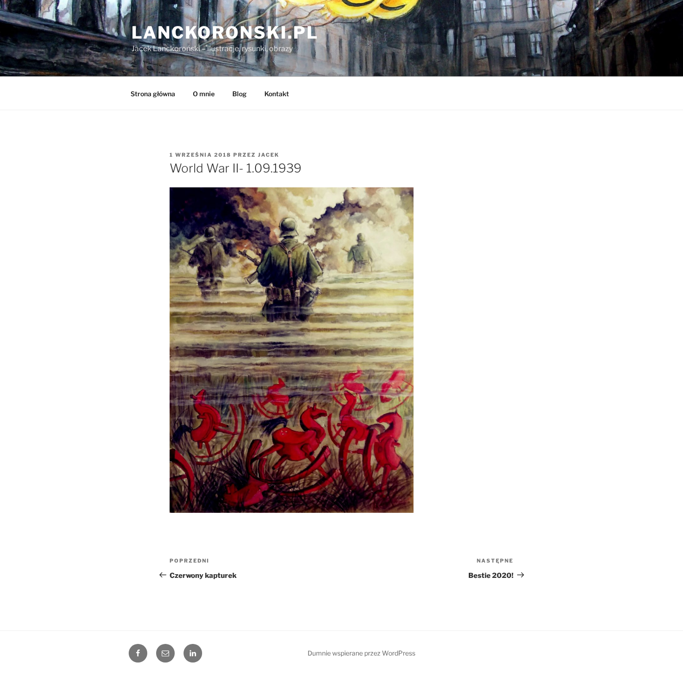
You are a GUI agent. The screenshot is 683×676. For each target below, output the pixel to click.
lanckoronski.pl (225, 32)
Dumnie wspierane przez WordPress (361, 653)
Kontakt (276, 94)
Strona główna (153, 94)
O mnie (204, 94)
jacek (268, 155)
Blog (239, 94)
